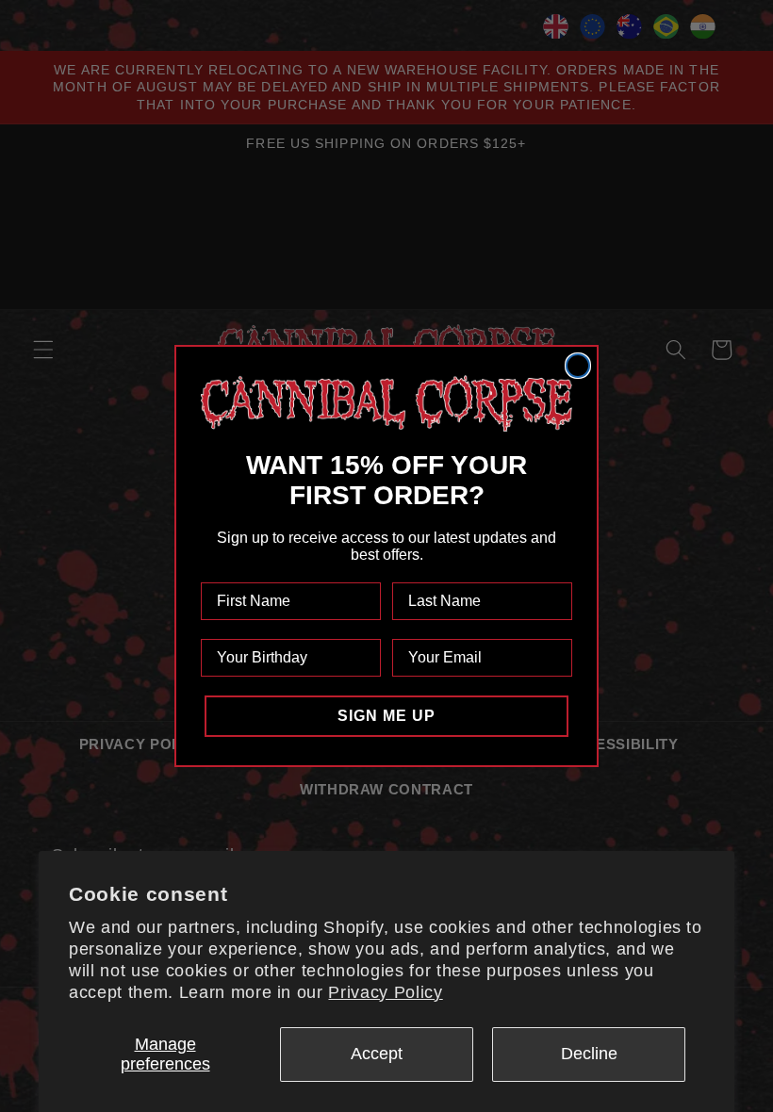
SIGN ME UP (386, 716)
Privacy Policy (385, 992)
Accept (377, 1053)
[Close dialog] (578, 365)
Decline (589, 1053)
